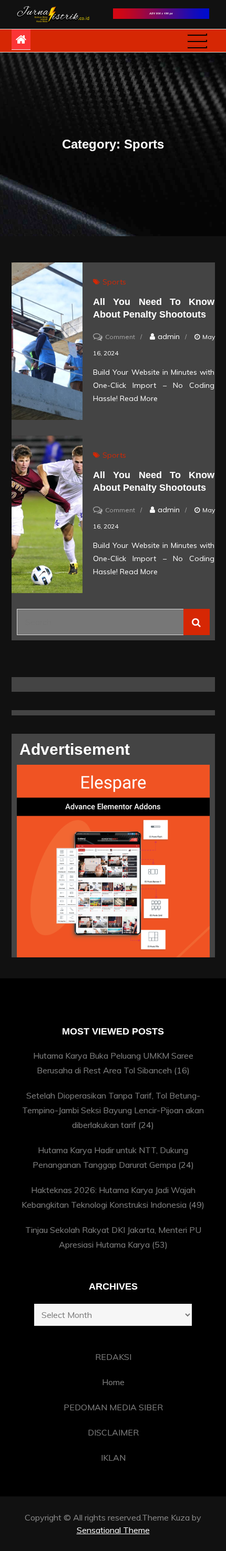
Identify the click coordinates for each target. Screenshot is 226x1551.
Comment (120, 337)
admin (169, 336)
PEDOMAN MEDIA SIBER (113, 1407)
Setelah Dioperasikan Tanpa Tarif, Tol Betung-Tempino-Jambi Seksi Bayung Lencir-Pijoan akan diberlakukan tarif (113, 1110)
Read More (139, 398)
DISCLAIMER (113, 1432)
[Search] (196, 622)
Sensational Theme (113, 1530)
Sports (114, 282)
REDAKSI (113, 1357)
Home (113, 1382)
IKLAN (113, 1457)
